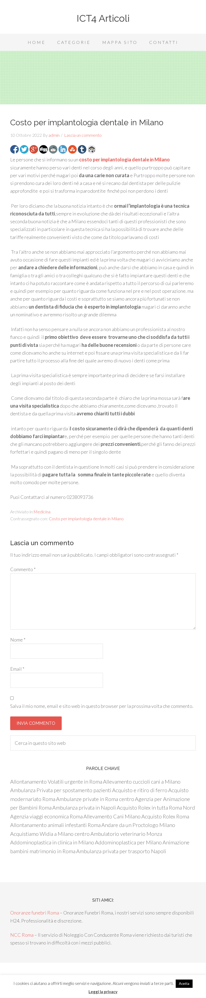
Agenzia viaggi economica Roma (46, 816)
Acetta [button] (184, 983)
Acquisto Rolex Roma (165, 816)
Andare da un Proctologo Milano (138, 825)
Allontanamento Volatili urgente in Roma (56, 781)
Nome (17, 640)
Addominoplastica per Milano (128, 842)
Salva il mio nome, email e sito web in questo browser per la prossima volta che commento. (101, 706)
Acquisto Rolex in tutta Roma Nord (156, 807)
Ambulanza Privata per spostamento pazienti (60, 790)
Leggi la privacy (103, 991)
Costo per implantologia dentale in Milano (86, 518)
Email (17, 669)
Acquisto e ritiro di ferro (139, 790)
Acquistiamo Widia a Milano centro (50, 833)
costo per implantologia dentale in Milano (124, 159)
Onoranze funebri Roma (34, 913)
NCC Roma (22, 935)
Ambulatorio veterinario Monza (126, 833)
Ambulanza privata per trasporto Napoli (121, 851)
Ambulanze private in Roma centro (95, 799)
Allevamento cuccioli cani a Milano (142, 781)
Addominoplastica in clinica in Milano (52, 842)
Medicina (42, 511)
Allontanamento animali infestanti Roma (55, 825)
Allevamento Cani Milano (112, 816)
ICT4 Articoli (103, 18)
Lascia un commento (83, 135)
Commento (23, 569)
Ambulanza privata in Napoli (84, 807)
